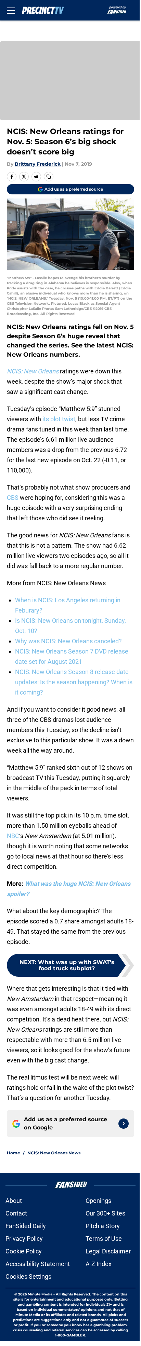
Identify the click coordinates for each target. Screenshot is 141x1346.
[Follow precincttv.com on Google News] (123, 1123)
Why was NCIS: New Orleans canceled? (68, 641)
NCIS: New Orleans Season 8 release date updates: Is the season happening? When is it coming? (73, 682)
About (13, 1200)
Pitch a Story (103, 1226)
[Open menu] (11, 10)
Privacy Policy (24, 1238)
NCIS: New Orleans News (53, 1152)
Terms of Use (104, 1238)
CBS (12, 497)
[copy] (48, 176)
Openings (98, 1200)
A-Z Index (99, 1263)
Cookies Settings (28, 1276)
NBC (13, 835)
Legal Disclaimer (108, 1251)
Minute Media (40, 1294)
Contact (16, 1213)
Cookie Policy (23, 1251)
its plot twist (58, 419)
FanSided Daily (25, 1226)
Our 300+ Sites (105, 1213)
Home (13, 1152)
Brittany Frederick (38, 164)
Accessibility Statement (37, 1263)
